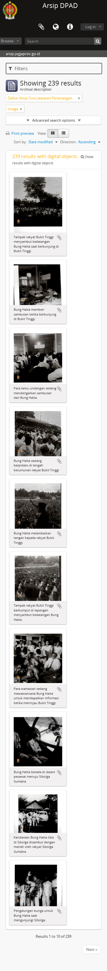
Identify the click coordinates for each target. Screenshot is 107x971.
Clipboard (41, 27)
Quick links (70, 27)
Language (56, 27)
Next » (91, 949)
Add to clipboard (59, 237)
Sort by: (20, 141)
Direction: (68, 141)
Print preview (22, 133)
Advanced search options (53, 120)
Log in (90, 26)
